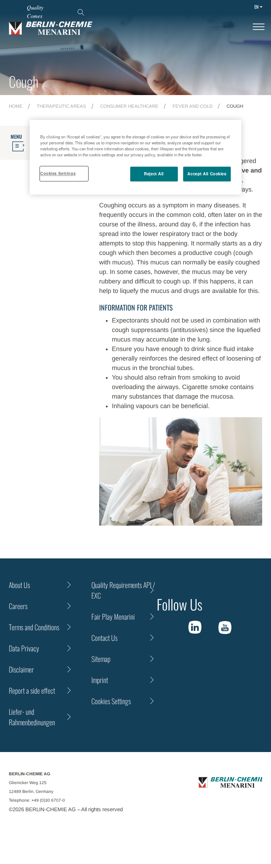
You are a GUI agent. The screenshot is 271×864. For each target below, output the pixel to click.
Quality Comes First (35, 16)
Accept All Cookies (206, 174)
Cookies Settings (58, 173)
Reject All (154, 174)
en (256, 6)
